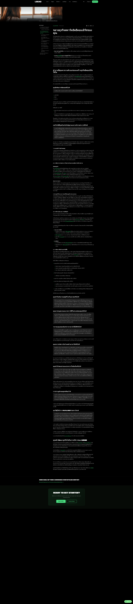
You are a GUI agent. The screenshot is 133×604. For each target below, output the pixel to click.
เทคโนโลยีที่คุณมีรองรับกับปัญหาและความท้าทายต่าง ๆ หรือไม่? (45, 32)
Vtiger (64, 173)
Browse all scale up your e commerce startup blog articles (50, 482)
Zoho (56, 176)
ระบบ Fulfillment (68, 435)
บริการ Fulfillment (87, 442)
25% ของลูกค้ (68, 231)
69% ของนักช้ (65, 244)
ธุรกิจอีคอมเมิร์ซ (78, 76)
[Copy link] (93, 26)
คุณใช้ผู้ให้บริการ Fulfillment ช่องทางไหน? (45, 51)
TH (83, 1)
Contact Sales (72, 501)
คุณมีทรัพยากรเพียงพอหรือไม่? (45, 29)
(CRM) (56, 170)
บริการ (47, 1)
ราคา (70, 1)
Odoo (60, 173)
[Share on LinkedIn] (87, 26)
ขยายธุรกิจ (59, 55)
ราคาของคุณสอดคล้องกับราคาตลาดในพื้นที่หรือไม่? (45, 41)
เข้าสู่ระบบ (89, 1)
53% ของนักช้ (58, 234)
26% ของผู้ (76, 254)
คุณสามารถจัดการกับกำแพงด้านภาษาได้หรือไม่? (45, 44)
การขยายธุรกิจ (57, 168)
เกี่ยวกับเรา (58, 1)
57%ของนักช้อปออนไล (69, 221)
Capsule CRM (65, 176)
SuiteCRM (57, 173)
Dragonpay (77, 219)
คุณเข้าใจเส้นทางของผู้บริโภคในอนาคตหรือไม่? (45, 35)
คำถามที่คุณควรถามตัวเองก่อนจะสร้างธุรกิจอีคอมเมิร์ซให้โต (44, 28)
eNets (83, 219)
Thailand (43, 20)
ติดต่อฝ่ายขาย (95, 1)
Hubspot (59, 176)
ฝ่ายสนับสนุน (74, 1)
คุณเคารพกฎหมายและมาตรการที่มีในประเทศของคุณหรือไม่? (45, 38)
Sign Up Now (61, 501)
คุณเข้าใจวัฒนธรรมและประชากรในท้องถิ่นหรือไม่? (44, 46)
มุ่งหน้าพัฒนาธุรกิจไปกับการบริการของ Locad (44, 54)
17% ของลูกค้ (61, 236)
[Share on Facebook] (91, 26)
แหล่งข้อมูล (64, 1)
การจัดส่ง (91, 467)
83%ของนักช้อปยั (68, 242)
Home (40, 20)
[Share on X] (89, 26)
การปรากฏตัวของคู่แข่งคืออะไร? (44, 49)
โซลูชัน (52, 1)
